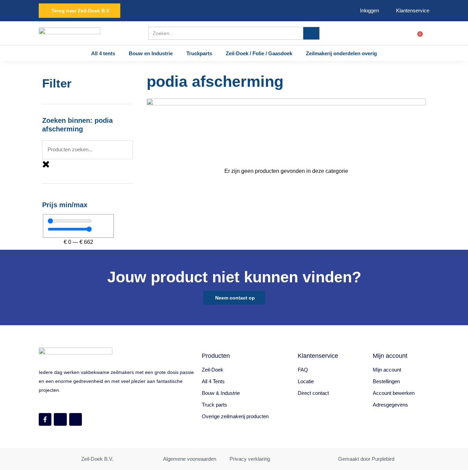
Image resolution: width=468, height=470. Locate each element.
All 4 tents (103, 53)
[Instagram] (60, 419)
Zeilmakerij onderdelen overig (341, 53)
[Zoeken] (311, 33)
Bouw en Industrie (151, 53)
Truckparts (199, 53)
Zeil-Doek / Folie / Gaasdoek (259, 53)
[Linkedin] (75, 419)
